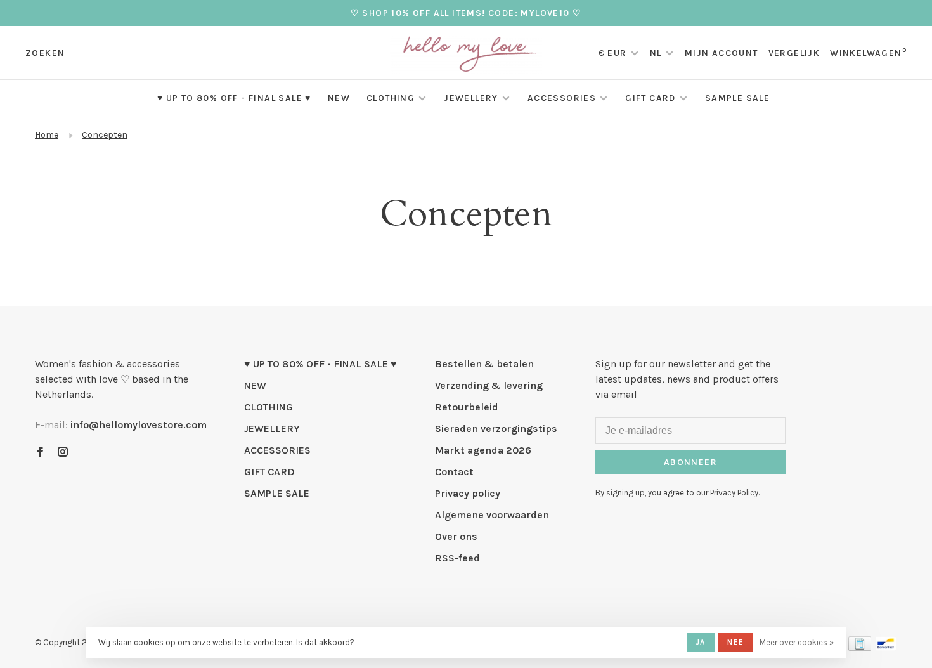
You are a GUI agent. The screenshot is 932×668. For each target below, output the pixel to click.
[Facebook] (40, 453)
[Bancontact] (885, 647)
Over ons (456, 536)
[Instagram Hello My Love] (63, 453)
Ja (700, 642)
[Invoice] (859, 647)
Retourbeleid (466, 407)
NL (656, 53)
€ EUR (614, 53)
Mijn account (721, 53)
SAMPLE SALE (737, 98)
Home (46, 134)
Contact (454, 472)
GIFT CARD (650, 98)
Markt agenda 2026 (483, 450)
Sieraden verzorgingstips (496, 428)
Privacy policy (467, 493)
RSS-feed (457, 558)
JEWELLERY (471, 98)
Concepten (104, 134)
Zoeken (45, 53)
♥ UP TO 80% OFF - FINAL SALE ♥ (234, 98)
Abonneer (690, 462)
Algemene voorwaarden (492, 515)
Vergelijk (794, 53)
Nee (735, 642)
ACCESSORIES (561, 98)
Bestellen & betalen (484, 364)
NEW (339, 98)
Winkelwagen (868, 53)
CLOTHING (390, 98)
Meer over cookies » (797, 642)
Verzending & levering (489, 385)
